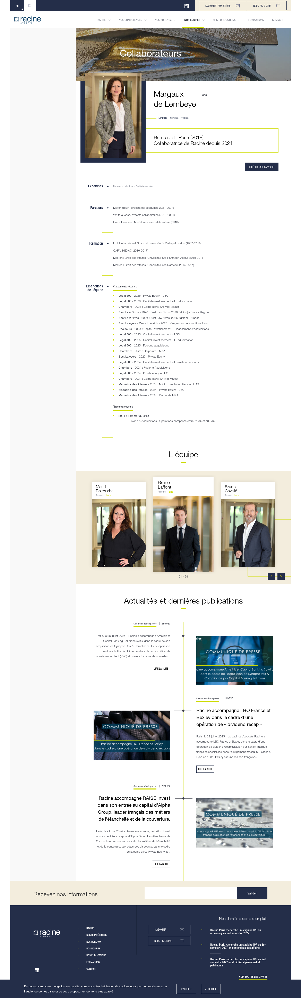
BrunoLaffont (164, 485)
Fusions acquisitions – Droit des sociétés (133, 186)
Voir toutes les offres (253, 976)
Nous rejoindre (262, 5)
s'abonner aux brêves (218, 5)
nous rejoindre (163, 940)
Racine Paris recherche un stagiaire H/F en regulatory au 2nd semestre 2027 (235, 932)
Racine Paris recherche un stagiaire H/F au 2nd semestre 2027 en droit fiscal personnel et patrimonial (238, 962)
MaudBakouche (104, 488)
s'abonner (160, 929)
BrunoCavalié (231, 488)
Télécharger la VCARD (261, 167)
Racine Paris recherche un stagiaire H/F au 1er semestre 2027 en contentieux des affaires (238, 946)
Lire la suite (161, 668)
